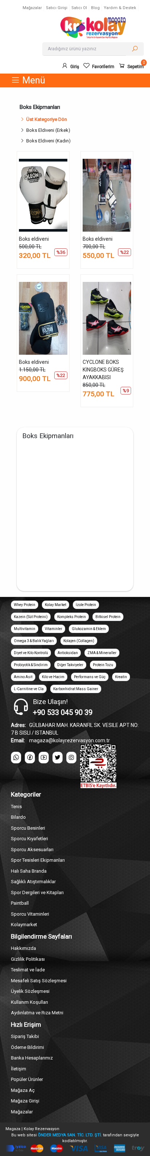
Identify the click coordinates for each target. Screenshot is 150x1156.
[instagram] (71, 757)
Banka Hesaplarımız (32, 1058)
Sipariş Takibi (25, 1036)
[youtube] (44, 757)
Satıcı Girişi (56, 7)
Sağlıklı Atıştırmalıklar (33, 881)
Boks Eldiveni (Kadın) (49, 140)
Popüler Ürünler (27, 1079)
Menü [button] (32, 80)
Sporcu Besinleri (28, 828)
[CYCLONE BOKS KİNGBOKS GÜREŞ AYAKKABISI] (107, 318)
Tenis (16, 806)
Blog (95, 7)
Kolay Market (55, 605)
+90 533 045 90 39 (62, 712)
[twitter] (57, 757)
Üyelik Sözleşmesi (30, 991)
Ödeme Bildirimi (27, 1047)
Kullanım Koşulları (29, 1002)
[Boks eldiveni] (43, 195)
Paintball (20, 903)
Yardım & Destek (120, 7)
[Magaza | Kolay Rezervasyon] (92, 28)
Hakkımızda (23, 948)
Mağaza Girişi (25, 1101)
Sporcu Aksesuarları (32, 849)
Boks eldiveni (34, 239)
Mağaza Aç (23, 1090)
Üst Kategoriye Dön (46, 119)
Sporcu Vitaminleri (30, 914)
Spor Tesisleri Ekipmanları (38, 860)
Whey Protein (24, 605)
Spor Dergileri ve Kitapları (37, 892)
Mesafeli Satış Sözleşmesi (39, 980)
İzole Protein (86, 605)
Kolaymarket (24, 924)
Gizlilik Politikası (28, 959)
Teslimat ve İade (28, 969)
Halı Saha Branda (29, 871)
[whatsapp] (16, 757)
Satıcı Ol (79, 7)
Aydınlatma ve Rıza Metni (37, 1012)
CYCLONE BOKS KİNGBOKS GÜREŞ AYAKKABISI (103, 369)
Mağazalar (32, 7)
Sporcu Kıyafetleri (29, 838)
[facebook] (30, 757)
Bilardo (18, 817)
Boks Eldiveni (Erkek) (49, 130)
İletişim (18, 1069)
